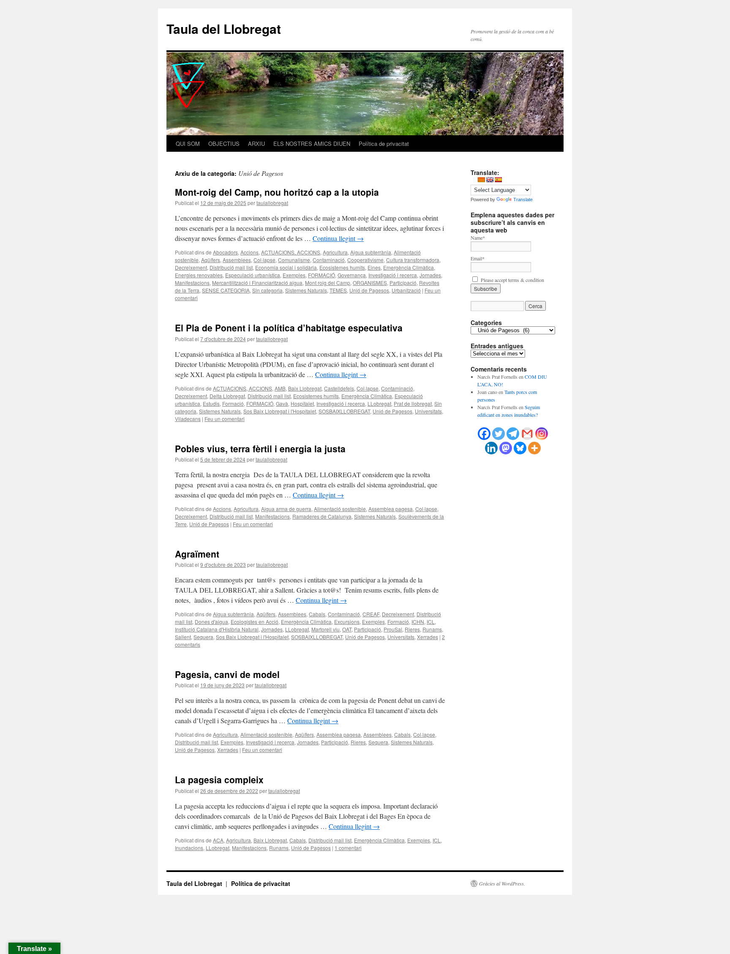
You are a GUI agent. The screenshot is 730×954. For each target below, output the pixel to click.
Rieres (412, 629)
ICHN (417, 621)
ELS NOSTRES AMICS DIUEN (311, 143)
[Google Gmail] (527, 433)
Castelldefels (339, 388)
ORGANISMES (370, 282)
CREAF (370, 614)
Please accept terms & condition (511, 279)
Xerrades (427, 636)
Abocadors (225, 252)
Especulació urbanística (252, 275)
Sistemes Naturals (306, 290)
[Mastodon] (505, 448)
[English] (489, 179)
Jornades (430, 275)
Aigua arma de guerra (286, 508)
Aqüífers (210, 259)
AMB (280, 388)
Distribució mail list (231, 267)
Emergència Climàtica (408, 267)
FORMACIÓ (321, 275)
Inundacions (189, 847)
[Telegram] (513, 433)
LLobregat (379, 403)
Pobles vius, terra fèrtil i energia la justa (260, 448)
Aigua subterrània (370, 252)
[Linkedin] (491, 448)
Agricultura (335, 252)
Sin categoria (267, 290)
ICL (431, 621)
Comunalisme (294, 259)
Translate (523, 199)
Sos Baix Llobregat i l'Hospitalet (279, 411)
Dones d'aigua (211, 621)
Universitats (428, 411)
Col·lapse (264, 259)
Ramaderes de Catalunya (321, 516)
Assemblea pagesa (390, 508)
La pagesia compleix (219, 779)
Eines (374, 267)
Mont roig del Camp (327, 282)
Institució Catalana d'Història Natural (217, 629)
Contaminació (329, 259)
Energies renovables (199, 275)
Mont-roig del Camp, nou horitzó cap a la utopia (277, 192)
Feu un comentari (224, 418)
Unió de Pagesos (369, 290)
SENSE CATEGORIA (226, 290)
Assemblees (237, 259)
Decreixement (191, 267)
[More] (534, 448)
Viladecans (188, 418)
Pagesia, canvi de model (227, 674)
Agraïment (197, 553)
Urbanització (406, 290)
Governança (352, 275)
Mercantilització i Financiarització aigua (257, 282)
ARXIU (256, 143)
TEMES (338, 290)
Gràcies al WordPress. (502, 883)
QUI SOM (188, 143)
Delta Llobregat (227, 395)
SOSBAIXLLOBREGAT (344, 411)
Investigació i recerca (392, 275)
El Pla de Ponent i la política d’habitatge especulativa (289, 327)
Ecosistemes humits (342, 267)
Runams (432, 629)
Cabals (317, 614)
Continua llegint (338, 238)
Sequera (203, 636)
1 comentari (348, 847)
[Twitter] (498, 433)
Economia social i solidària (286, 267)
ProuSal (393, 629)
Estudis (211, 403)
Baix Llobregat (304, 388)
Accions (249, 252)
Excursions (347, 621)
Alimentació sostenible (340, 508)
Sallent (183, 636)
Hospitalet (302, 403)
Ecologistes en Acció (254, 621)
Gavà (282, 403)
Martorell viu (325, 629)
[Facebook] (484, 433)
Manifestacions (192, 282)
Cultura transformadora (412, 259)
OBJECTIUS (224, 143)
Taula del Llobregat (223, 28)
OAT (346, 629)
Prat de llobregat (413, 403)
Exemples (294, 275)
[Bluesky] (520, 448)
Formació (233, 403)
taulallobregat (272, 202)
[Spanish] (498, 179)
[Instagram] (541, 433)
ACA (218, 840)
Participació (403, 282)
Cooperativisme (365, 259)
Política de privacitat (384, 143)
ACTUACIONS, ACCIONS (290, 252)
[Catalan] (481, 179)
